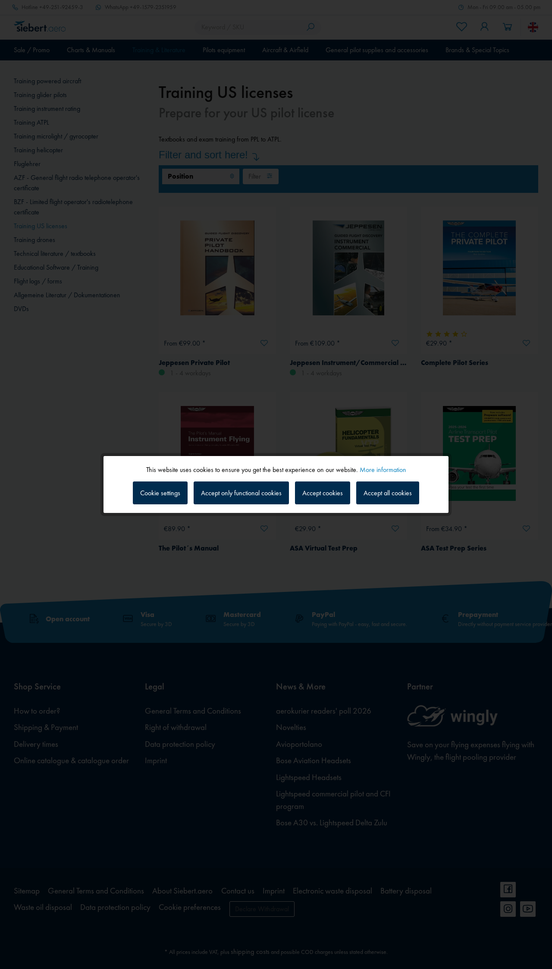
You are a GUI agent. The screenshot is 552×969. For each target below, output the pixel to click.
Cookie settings (160, 492)
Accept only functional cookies (241, 492)
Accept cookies (322, 492)
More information (383, 469)
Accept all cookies (388, 492)
